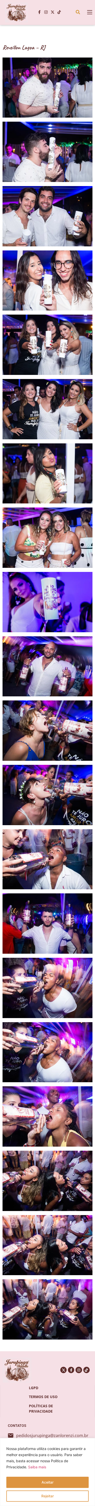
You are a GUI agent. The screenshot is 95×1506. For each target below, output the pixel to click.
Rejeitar (47, 1496)
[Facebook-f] (39, 12)
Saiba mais (37, 1467)
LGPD (33, 1387)
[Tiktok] (59, 12)
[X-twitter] (52, 12)
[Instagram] (46, 12)
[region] (47, 1472)
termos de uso (43, 1396)
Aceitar (47, 1482)
